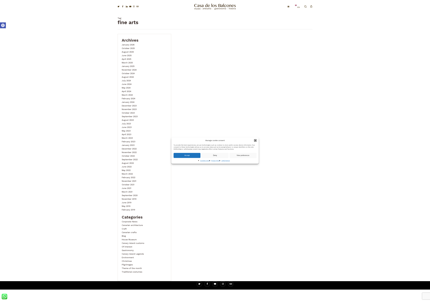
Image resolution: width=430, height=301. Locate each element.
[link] (3, 25)
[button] (255, 140)
